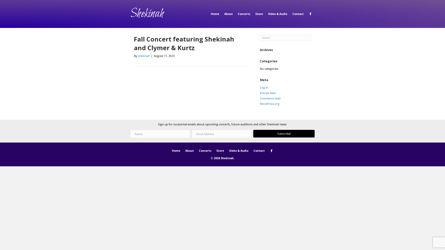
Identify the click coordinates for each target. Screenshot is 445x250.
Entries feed (268, 93)
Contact (298, 14)
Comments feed (270, 98)
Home (215, 14)
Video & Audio (277, 14)
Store (259, 14)
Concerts (244, 14)
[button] (284, 134)
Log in (264, 87)
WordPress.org (270, 104)
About (228, 14)
